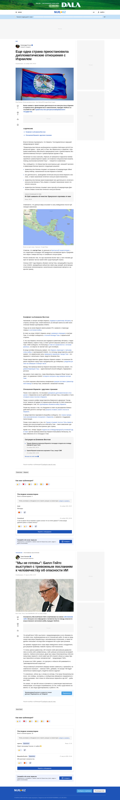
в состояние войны (35, 330)
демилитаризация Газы (31, 369)
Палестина (19, 472)
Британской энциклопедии (60, 250)
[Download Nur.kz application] (60, 5)
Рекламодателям (99, 791)
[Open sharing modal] (18, 119)
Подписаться (67, 693)
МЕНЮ (20, 12)
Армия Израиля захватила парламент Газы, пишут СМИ (44, 450)
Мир (17, 41)
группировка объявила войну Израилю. (53, 404)
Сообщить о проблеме (84, 791)
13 (19, 721)
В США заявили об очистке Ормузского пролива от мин (48, 196)
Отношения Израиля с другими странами (39, 135)
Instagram (67, 541)
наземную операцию (58, 333)
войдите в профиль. (64, 501)
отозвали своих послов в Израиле (35, 397)
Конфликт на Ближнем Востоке (35, 132)
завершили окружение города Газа (56, 354)
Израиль (26, 472)
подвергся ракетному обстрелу (60, 320)
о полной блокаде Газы (52, 335)
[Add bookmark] (17, 124)
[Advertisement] (60, 29)
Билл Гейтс (19, 709)
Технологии (19, 552)
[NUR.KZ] (60, 12)
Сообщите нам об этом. (48, 464)
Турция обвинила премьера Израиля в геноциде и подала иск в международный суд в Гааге (49, 444)
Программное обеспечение (31, 552)
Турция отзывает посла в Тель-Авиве (58, 422)
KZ (94, 12)
